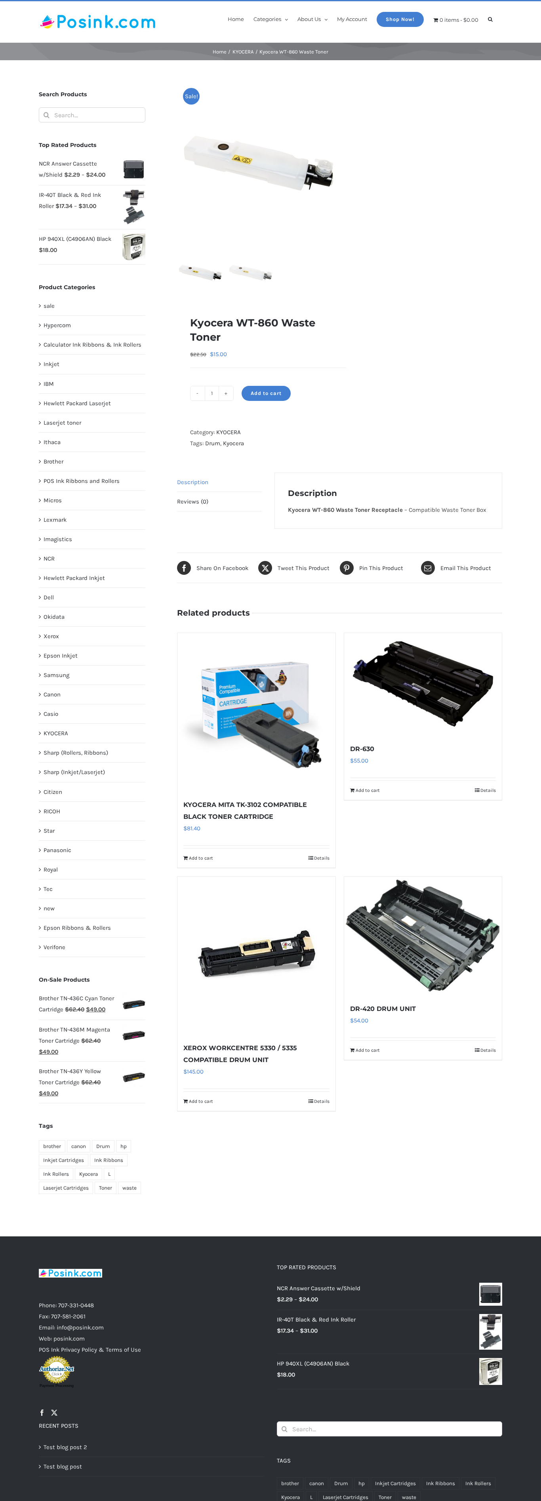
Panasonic (57, 850)
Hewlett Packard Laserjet (77, 403)
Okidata (54, 616)
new (49, 908)
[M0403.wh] (276, 163)
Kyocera (233, 443)
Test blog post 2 (65, 1447)
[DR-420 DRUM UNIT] (423, 936)
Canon (52, 694)
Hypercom (57, 325)
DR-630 (362, 749)
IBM (49, 383)
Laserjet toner (62, 422)
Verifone (54, 947)
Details (322, 858)
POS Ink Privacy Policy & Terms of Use (90, 1349)
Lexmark (55, 519)
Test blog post (63, 1466)
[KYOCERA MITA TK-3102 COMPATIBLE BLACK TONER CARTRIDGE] (256, 712)
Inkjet (51, 364)
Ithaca (52, 442)
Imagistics (58, 539)
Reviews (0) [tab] (192, 501)
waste (129, 1188)
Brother (53, 461)
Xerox (51, 636)
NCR (49, 558)
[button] (490, 19)
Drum (212, 443)
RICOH (52, 811)
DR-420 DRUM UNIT (383, 1009)
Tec (48, 889)
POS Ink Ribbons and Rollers (82, 480)
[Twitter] (54, 1412)
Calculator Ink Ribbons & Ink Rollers (92, 344)
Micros (53, 500)
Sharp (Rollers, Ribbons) (76, 752)
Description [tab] (192, 482)
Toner (105, 1188)
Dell (49, 597)
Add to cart (266, 393)
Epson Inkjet (61, 655)
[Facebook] (42, 1412)
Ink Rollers (56, 1174)
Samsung (56, 675)
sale (49, 305)
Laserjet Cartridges (66, 1188)
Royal (51, 869)
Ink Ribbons (108, 1160)
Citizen (53, 791)
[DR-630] (423, 684)
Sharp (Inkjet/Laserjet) (74, 772)
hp (123, 1146)
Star (49, 830)
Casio (51, 713)
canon (78, 1146)
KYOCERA (228, 432)
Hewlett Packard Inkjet (74, 578)
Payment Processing (57, 1386)
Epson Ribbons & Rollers (77, 927)
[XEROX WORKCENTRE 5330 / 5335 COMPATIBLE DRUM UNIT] (256, 955)
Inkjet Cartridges (63, 1160)
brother (52, 1146)
